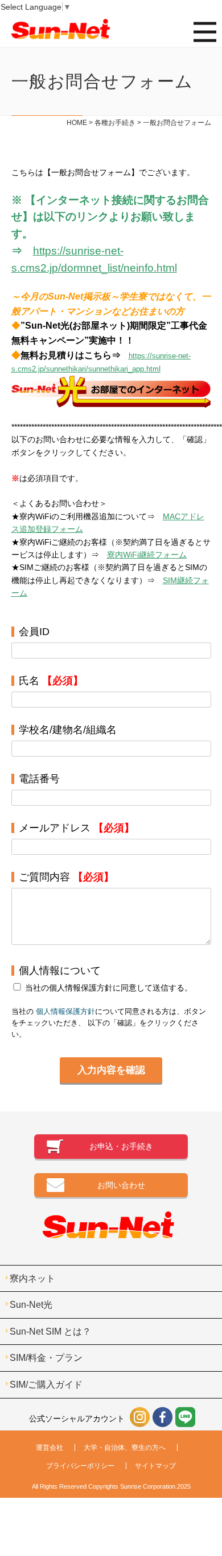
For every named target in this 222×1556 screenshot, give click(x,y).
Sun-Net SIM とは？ (50, 1331)
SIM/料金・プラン (46, 1358)
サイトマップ (155, 1465)
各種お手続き (114, 123)
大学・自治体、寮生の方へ (125, 1447)
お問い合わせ (121, 1185)
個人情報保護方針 (65, 1012)
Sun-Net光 (31, 1305)
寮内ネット (32, 1278)
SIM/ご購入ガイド (46, 1384)
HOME (77, 123)
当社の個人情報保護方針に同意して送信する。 (108, 987)
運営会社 (49, 1447)
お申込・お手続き (121, 1146)
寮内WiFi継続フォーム (147, 554)
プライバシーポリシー (80, 1465)
